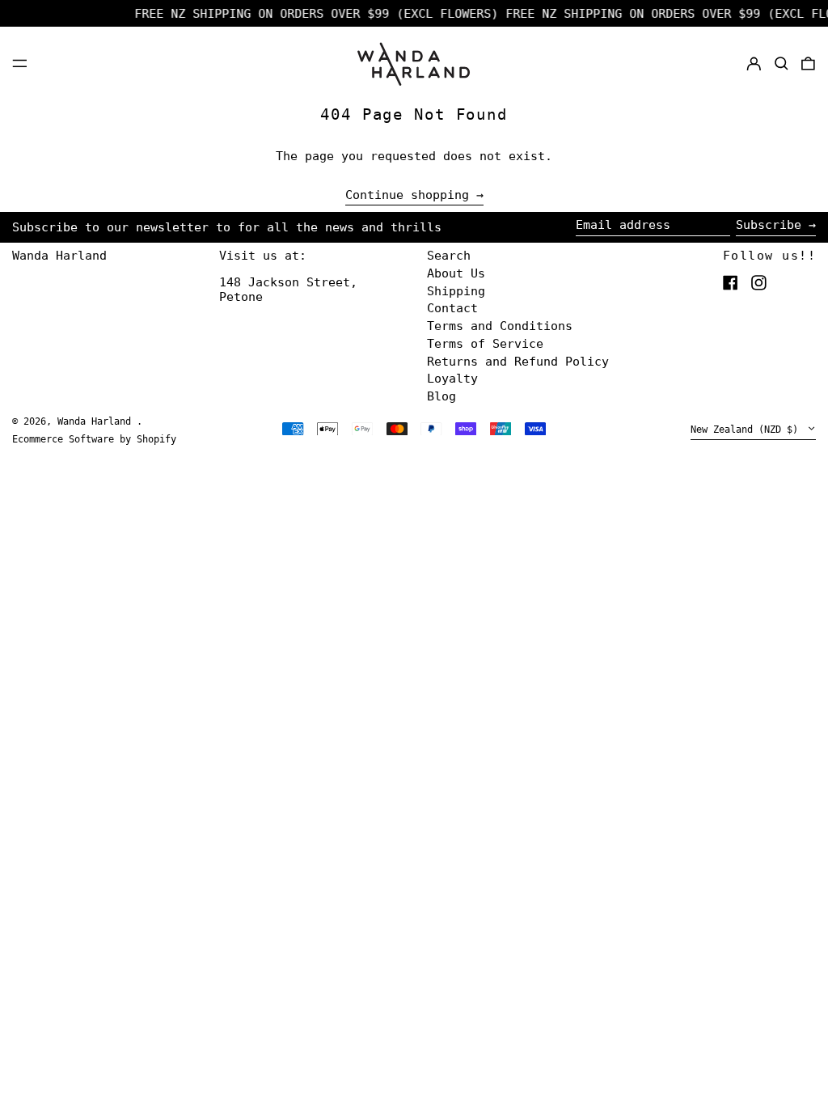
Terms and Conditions (499, 326)
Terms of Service (485, 344)
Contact (452, 308)
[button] (781, 63)
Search (449, 255)
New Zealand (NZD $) (747, 430)
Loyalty (452, 378)
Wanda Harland (59, 255)
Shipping (456, 291)
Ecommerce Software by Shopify (94, 439)
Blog (441, 396)
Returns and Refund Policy (518, 361)
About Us (456, 273)
